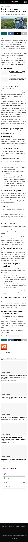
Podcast (16, 528)
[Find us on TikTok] (16, 538)
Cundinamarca (7, 6)
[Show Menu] (1, 2)
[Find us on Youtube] (14, 538)
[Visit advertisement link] (14, 505)
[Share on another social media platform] (24, 33)
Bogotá (17, 526)
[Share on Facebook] (11, 33)
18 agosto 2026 (12, 75)
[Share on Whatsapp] (4, 33)
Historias (11, 528)
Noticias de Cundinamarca (12, 335)
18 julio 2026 (13, 442)
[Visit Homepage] (14, 2)
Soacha (6, 526)
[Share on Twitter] (17, 33)
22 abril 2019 (14, 14)
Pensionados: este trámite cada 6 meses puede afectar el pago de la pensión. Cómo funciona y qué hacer (18, 73)
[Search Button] (4, 2)
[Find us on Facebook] (10, 538)
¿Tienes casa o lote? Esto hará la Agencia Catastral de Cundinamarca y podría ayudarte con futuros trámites (13, 439)
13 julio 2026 (13, 463)
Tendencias (23, 526)
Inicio (2, 6)
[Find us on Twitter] (12, 538)
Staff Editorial (6, 14)
